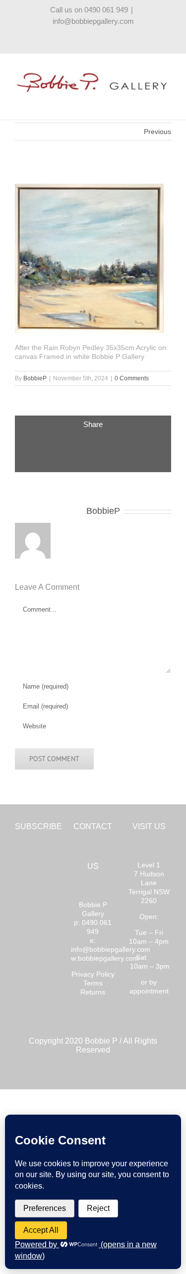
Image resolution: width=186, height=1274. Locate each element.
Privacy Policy (93, 974)
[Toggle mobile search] (149, 102)
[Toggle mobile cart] (131, 102)
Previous (157, 132)
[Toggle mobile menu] (167, 102)
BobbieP (35, 378)
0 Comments (132, 378)
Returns (92, 992)
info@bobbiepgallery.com (93, 21)
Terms (93, 983)
